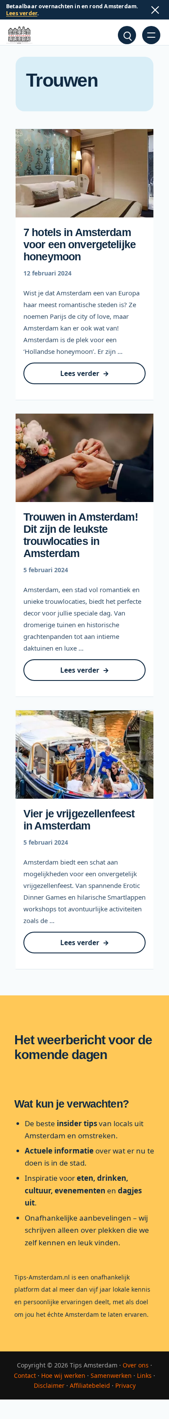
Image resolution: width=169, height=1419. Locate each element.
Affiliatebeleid (90, 1385)
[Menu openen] (151, 35)
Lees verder (21, 13)
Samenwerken (111, 1375)
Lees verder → (97, 377)
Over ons (136, 1365)
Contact (25, 1375)
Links (144, 1375)
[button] (127, 35)
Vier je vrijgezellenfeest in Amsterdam (78, 819)
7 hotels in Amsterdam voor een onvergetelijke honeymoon (79, 244)
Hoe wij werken (63, 1375)
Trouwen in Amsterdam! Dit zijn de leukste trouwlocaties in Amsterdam (80, 535)
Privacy (125, 1385)
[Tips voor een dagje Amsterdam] (19, 35)
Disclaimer (49, 1385)
